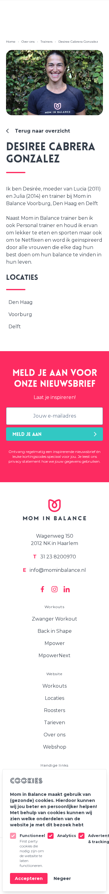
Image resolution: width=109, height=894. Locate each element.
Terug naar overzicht (42, 131)
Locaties (54, 698)
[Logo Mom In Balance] (54, 509)
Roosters (54, 710)
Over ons (54, 735)
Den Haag (20, 302)
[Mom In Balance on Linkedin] (67, 589)
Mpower (55, 643)
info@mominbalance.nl (54, 570)
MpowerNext (54, 655)
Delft (14, 326)
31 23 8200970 (54, 557)
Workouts (54, 686)
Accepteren (29, 878)
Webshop (54, 747)
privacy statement (24, 461)
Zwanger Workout (54, 619)
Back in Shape (55, 631)
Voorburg (20, 314)
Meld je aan (26, 434)
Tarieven (54, 722)
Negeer (62, 878)
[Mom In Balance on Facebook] (42, 589)
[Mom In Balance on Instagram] (54, 589)
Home (10, 42)
